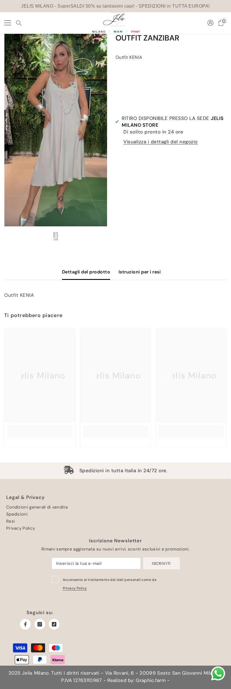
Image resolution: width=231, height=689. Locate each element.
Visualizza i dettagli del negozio (160, 142)
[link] (39, 431)
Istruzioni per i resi (140, 272)
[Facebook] (25, 624)
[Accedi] (210, 22)
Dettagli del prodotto (86, 272)
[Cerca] (18, 23)
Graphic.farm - (152, 680)
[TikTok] (54, 624)
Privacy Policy (75, 588)
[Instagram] (39, 624)
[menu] (7, 22)
